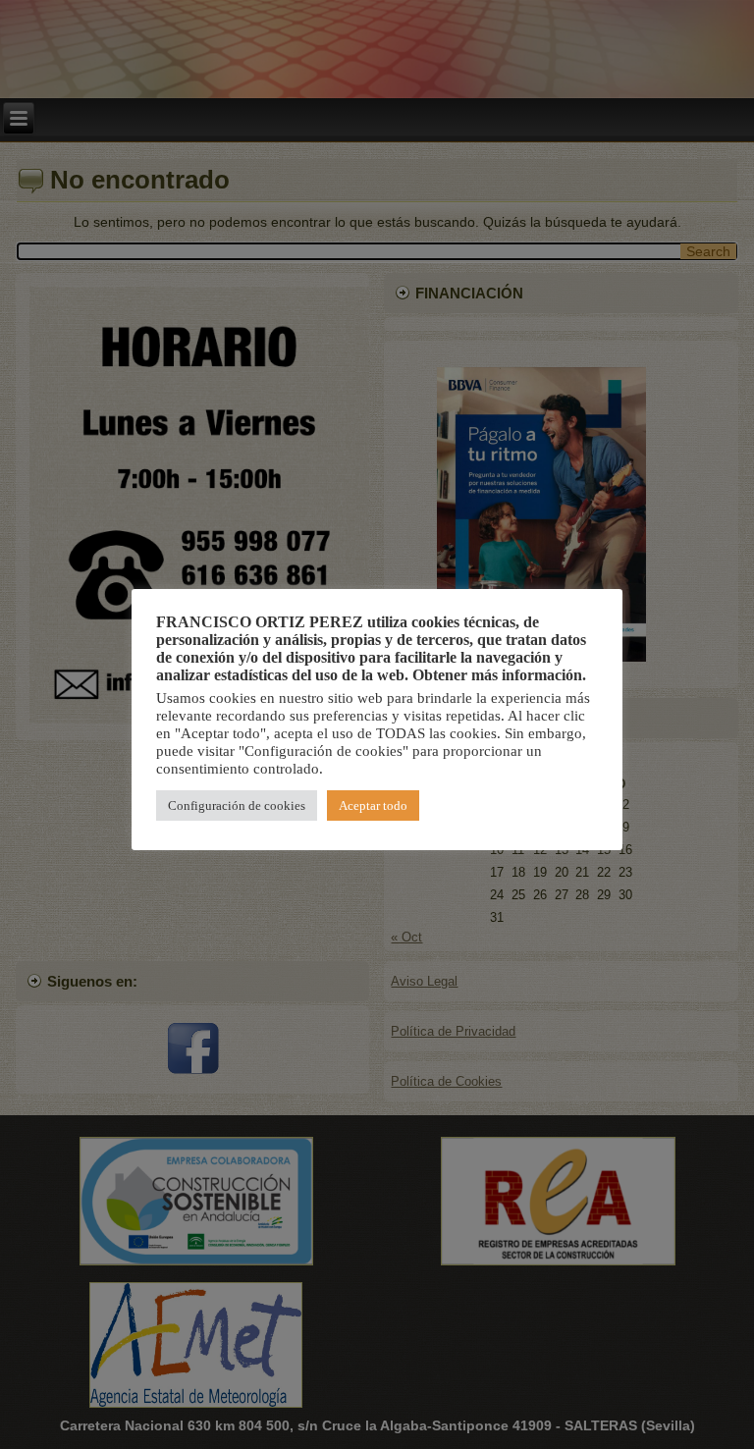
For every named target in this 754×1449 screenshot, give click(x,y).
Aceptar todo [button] (373, 805)
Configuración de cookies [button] (236, 805)
